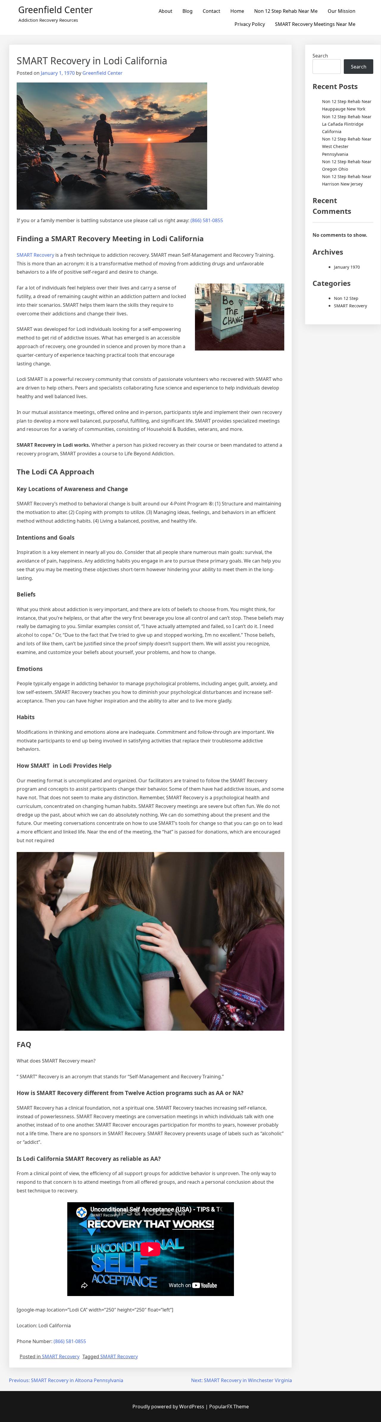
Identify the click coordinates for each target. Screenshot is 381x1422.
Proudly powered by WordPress (168, 1406)
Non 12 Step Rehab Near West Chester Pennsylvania (346, 146)
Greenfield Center (55, 10)
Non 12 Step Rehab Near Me (286, 11)
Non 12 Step (346, 298)
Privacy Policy (250, 24)
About (165, 11)
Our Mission (341, 11)
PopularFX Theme (229, 1406)
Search (320, 55)
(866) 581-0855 (206, 220)
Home (237, 11)
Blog (187, 11)
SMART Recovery (35, 255)
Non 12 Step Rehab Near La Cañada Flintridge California (346, 124)
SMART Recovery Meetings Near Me (315, 24)
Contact (211, 11)
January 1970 (347, 267)
